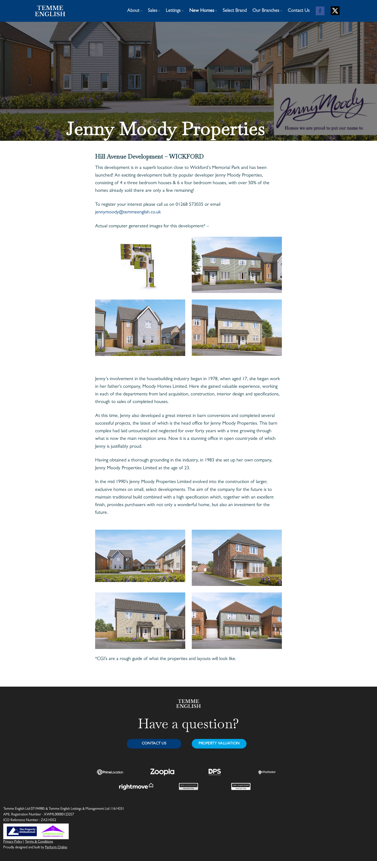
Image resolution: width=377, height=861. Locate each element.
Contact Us (299, 11)
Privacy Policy (12, 842)
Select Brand (235, 11)
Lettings (173, 11)
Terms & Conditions (39, 842)
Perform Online (56, 847)
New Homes (201, 11)
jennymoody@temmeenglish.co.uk (128, 212)
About (133, 11)
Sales (152, 11)
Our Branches (265, 11)
